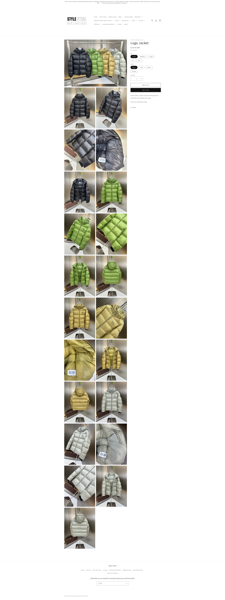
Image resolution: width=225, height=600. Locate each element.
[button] (121, 17)
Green (149, 67)
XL (133, 60)
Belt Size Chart (97, 570)
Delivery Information (115, 570)
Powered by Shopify (83, 596)
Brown (134, 71)
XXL (139, 60)
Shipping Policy (127, 570)
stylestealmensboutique (73, 596)
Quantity (133, 75)
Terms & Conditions (112, 573)
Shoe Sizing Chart (138, 570)
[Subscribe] (126, 583)
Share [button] (134, 107)
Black (134, 67)
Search (83, 570)
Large (151, 56)
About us (88, 570)
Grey (141, 67)
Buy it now (145, 90)
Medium (142, 56)
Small (134, 56)
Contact (105, 570)
